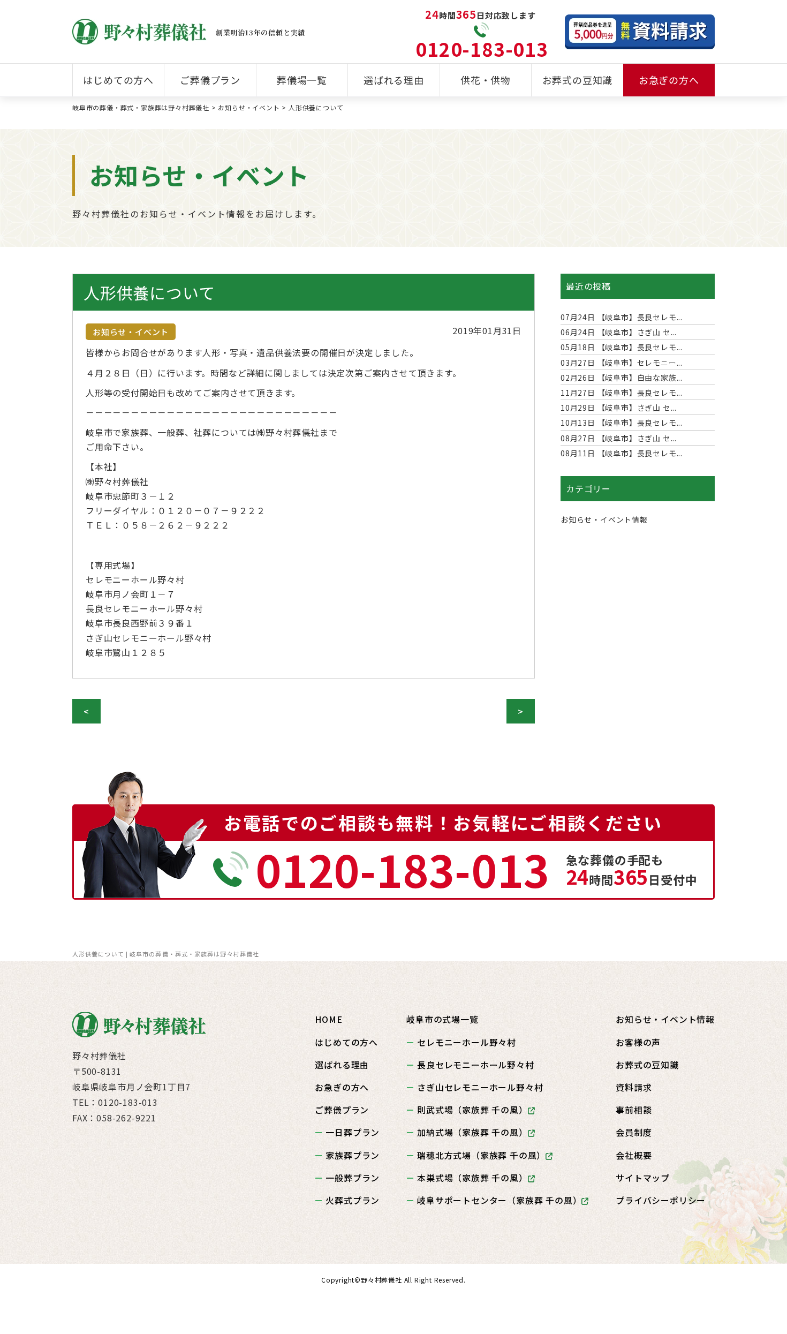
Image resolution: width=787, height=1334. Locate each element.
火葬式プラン (353, 1200)
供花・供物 (485, 80)
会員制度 (634, 1132)
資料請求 (634, 1087)
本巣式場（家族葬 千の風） (472, 1177)
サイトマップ (643, 1177)
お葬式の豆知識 (577, 80)
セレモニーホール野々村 (466, 1042)
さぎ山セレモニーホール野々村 (480, 1087)
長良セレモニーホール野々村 (475, 1064)
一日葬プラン (353, 1132)
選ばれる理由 (394, 80)
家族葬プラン (353, 1155)
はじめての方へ (118, 80)
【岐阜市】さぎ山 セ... (619, 332)
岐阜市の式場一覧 (442, 1019)
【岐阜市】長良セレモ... (622, 317)
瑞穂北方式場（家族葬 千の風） (481, 1155)
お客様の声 (638, 1042)
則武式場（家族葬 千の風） (472, 1109)
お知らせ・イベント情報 (604, 519)
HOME (328, 1019)
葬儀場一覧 (302, 80)
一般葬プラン (353, 1177)
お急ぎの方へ (669, 80)
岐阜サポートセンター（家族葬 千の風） (499, 1200)
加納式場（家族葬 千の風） (472, 1132)
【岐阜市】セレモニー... (622, 362)
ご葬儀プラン (210, 80)
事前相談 (634, 1109)
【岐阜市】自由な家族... (622, 377)
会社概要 (634, 1155)
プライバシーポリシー (661, 1200)
